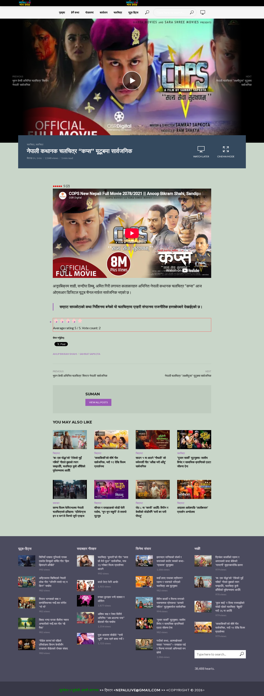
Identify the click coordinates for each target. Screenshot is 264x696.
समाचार (56, 503)
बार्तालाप (103, 12)
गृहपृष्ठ (62, 12)
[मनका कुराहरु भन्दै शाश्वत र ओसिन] (85, 600)
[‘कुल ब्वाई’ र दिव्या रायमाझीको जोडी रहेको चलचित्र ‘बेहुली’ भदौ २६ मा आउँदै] (203, 606)
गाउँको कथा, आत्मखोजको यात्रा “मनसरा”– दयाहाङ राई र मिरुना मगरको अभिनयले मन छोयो (171, 646)
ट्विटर (109, 690)
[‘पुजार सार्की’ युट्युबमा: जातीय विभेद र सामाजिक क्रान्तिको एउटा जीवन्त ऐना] (144, 623)
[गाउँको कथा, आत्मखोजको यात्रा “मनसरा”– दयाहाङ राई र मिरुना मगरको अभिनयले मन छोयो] (144, 644)
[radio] (79, 321)
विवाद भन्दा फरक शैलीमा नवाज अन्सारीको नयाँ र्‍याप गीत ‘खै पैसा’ (54, 623)
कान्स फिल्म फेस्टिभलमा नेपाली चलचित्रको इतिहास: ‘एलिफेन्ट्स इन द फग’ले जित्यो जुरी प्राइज (69, 512)
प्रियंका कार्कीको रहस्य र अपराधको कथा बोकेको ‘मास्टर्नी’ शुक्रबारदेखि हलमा (229, 561)
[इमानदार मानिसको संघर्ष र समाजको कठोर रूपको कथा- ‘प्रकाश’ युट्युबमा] (144, 561)
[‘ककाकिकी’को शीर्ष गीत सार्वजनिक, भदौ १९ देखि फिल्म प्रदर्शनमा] (203, 627)
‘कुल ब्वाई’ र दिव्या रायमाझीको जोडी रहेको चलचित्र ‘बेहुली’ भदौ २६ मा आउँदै (229, 606)
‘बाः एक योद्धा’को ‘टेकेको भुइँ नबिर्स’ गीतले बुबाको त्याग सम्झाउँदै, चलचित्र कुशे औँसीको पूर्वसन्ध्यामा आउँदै (69, 464)
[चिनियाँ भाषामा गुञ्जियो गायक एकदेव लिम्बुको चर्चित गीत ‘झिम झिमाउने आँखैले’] (26, 561)
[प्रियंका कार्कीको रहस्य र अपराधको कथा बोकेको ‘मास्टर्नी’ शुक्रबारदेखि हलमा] (203, 561)
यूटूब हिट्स (133, 12)
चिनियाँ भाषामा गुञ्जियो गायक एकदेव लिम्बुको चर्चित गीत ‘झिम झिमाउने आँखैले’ (54, 561)
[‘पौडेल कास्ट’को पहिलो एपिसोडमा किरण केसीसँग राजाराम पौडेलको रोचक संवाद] (26, 644)
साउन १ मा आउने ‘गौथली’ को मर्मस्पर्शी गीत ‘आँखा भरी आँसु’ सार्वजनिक (151, 462)
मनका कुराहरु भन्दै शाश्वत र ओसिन (111, 599)
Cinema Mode (226, 156)
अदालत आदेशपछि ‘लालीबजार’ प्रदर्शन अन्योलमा (192, 510)
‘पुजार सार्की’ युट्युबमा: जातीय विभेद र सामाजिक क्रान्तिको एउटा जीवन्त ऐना (194, 462)
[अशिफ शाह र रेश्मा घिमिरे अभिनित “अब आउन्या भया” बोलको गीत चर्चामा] (85, 617)
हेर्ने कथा (75, 12)
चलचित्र (118, 12)
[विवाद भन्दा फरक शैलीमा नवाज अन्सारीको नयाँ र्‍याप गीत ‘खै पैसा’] (26, 623)
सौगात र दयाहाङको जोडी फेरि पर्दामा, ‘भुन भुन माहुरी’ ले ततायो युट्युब (110, 512)
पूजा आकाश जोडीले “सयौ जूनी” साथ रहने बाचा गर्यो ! (111, 636)
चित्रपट (56, 453)
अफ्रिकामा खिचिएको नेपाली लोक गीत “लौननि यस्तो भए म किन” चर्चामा (53, 581)
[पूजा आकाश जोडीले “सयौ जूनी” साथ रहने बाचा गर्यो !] (85, 638)
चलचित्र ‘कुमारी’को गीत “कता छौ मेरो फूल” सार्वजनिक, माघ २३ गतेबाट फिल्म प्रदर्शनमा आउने (113, 562)
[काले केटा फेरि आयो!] (85, 585)
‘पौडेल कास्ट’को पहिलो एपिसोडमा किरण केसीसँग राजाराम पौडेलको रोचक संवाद (53, 644)
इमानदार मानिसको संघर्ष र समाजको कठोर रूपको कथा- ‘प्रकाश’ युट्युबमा (170, 561)
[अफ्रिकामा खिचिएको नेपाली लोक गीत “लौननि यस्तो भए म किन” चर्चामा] (26, 581)
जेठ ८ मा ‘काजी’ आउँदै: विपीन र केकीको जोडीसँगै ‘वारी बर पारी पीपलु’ (152, 512)
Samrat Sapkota (90, 353)
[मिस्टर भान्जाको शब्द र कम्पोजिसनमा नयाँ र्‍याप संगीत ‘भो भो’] (26, 602)
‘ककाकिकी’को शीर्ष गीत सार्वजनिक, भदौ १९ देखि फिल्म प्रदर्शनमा (109, 462)
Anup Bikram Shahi (65, 353)
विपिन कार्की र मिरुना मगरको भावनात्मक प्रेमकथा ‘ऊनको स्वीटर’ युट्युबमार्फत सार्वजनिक (171, 602)
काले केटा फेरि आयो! (108, 582)
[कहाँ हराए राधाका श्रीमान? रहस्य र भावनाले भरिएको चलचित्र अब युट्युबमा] (144, 581)
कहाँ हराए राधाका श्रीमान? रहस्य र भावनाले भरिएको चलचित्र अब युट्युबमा (170, 581)
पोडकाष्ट (89, 12)
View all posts (98, 402)
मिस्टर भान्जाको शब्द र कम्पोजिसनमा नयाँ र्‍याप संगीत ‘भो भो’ (52, 602)
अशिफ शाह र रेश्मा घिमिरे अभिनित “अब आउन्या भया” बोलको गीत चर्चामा (111, 617)
